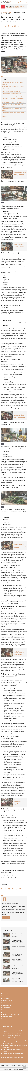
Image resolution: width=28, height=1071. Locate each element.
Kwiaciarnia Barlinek (7, 1000)
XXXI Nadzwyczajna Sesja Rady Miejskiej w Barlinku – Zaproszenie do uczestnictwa (13, 1054)
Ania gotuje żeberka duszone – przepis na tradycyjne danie (19, 653)
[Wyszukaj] (20, 2)
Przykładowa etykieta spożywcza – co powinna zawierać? (17, 973)
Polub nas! (6, 917)
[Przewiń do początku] (24, 1067)
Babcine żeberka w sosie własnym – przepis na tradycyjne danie (20, 174)
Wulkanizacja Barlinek (8, 1012)
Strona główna (4, 12)
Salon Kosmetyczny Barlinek (9, 1009)
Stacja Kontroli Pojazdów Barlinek (11, 1014)
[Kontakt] (18, 2)
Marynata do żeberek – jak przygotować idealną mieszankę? (19, 546)
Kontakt (3, 1065)
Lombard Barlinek (7, 993)
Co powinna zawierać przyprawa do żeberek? (13, 86)
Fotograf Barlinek (7, 1005)
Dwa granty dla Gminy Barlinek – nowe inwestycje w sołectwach (15, 1046)
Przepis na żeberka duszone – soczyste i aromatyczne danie (19, 246)
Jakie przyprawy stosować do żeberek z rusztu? (13, 112)
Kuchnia (10, 12)
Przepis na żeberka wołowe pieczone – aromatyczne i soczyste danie (19, 802)
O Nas (7, 1065)
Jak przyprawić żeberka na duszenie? (11, 91)
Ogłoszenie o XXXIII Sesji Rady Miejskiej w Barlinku (13, 1030)
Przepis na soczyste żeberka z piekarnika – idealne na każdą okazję (19, 415)
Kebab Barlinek (6, 1019)
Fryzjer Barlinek (6, 1007)
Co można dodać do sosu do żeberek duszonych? (14, 102)
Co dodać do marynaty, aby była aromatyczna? (13, 96)
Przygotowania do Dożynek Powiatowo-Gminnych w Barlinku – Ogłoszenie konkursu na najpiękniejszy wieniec (15, 1042)
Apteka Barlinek (6, 998)
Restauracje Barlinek (7, 1016)
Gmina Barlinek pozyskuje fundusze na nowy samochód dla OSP (13, 1058)
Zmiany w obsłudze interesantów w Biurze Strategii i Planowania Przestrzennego (13, 1034)
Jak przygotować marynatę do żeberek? (11, 93)
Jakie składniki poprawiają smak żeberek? (12, 88)
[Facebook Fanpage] (16, 2)
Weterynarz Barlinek (7, 1002)
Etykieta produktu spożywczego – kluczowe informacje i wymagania (18, 980)
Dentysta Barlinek (7, 996)
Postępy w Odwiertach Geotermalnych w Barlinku (15, 1037)
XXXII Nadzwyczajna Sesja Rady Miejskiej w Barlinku (13, 1050)
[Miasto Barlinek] (6, 2)
